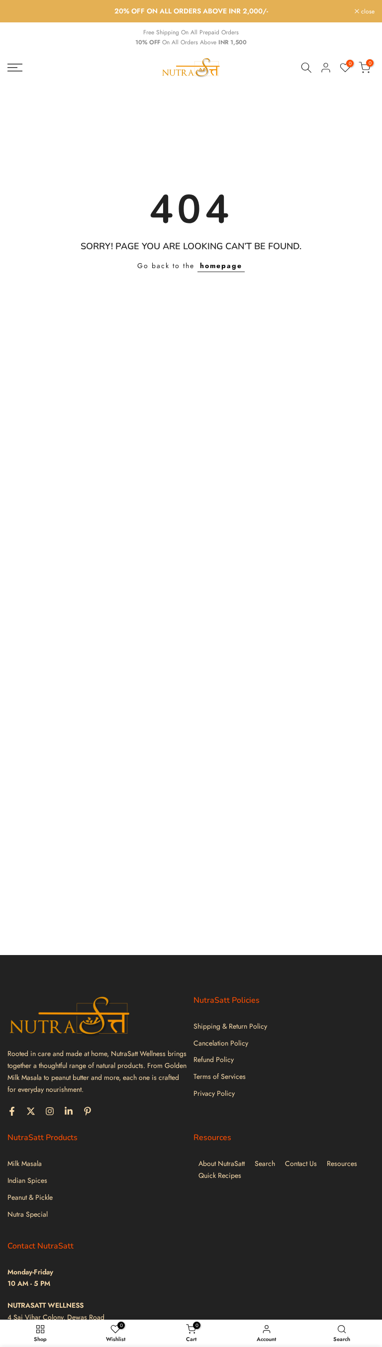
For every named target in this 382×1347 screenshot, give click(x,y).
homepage (221, 266)
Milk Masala (24, 1163)
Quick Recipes (219, 1175)
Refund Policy (213, 1059)
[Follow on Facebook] (11, 1111)
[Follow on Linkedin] (68, 1111)
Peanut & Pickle (30, 1197)
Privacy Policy (214, 1093)
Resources (342, 1163)
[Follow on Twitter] (30, 1111)
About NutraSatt (221, 1163)
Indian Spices (27, 1180)
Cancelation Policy (220, 1043)
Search (265, 1163)
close (19, 11)
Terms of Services (219, 1076)
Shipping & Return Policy (230, 1026)
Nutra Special (27, 1214)
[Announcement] (191, 11)
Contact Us (301, 1163)
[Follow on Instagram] (49, 1111)
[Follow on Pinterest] (87, 1111)
